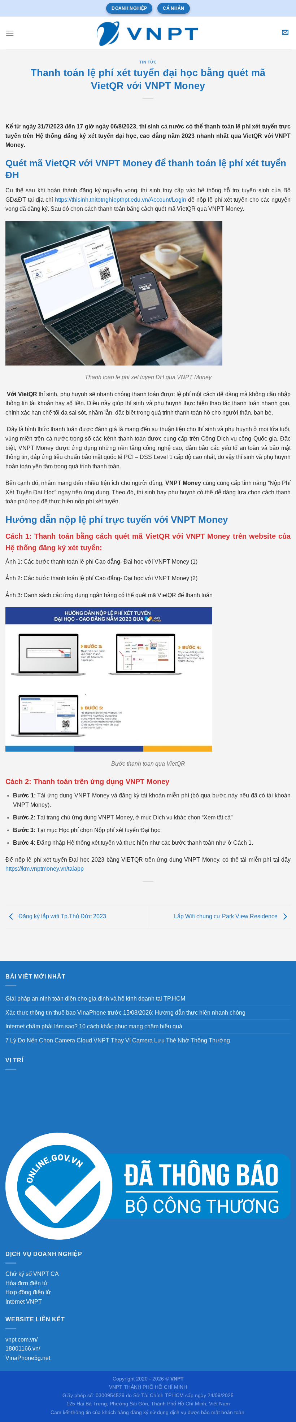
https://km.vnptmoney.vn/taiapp (44, 869)
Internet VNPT (23, 1302)
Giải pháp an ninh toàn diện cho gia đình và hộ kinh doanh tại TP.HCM (95, 999)
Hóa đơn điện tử (26, 1283)
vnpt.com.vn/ (21, 1339)
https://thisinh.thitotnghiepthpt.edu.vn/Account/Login (120, 200)
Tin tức (148, 62)
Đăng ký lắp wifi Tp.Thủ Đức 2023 (61, 917)
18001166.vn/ (22, 1349)
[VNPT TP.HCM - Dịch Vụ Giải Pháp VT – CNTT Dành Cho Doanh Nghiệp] (148, 33)
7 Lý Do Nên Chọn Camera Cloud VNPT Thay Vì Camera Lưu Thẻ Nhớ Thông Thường (117, 1040)
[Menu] (9, 33)
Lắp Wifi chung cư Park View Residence (226, 917)
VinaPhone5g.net (27, 1358)
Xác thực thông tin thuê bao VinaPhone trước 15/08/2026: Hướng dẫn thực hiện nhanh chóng (125, 1013)
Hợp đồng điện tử (28, 1292)
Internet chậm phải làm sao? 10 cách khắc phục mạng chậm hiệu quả (93, 1026)
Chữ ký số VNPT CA (32, 1274)
